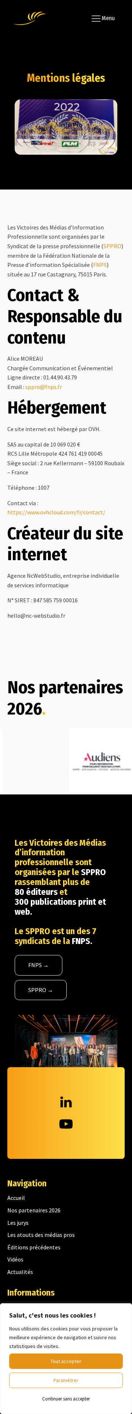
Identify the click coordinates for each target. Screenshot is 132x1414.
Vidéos (15, 1259)
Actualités (20, 1271)
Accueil (16, 1197)
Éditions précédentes (33, 1247)
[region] (66, 1358)
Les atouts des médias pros (41, 1234)
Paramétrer (66, 1380)
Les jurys (18, 1222)
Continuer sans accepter (66, 1399)
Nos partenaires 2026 (33, 1210)
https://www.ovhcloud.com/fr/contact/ (56, 512)
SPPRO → (40, 990)
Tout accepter (66, 1361)
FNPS (100, 264)
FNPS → (38, 965)
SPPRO (112, 246)
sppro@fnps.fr (43, 386)
